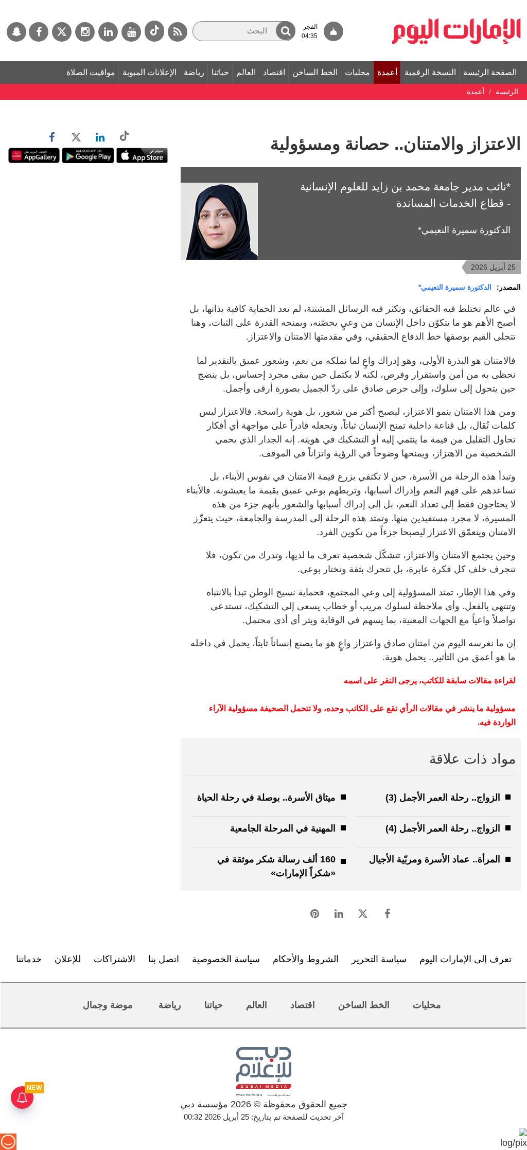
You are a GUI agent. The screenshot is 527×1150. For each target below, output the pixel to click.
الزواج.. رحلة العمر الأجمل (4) (442, 828)
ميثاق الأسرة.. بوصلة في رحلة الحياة (266, 797)
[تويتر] (62, 32)
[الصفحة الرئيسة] (456, 5)
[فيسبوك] (38, 32)
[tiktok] (154, 31)
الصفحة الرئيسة (490, 72)
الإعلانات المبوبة (149, 72)
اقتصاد (274, 72)
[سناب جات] (16, 32)
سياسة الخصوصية (226, 959)
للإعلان (68, 959)
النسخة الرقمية (430, 72)
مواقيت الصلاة (90, 72)
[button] (285, 30)
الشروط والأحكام (306, 959)
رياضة (194, 72)
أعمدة (387, 72)
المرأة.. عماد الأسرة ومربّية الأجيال (434, 859)
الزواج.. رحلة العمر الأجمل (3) (442, 797)
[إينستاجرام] (85, 32)
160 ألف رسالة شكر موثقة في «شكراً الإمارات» (276, 866)
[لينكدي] (108, 32)
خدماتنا (29, 959)
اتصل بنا (163, 959)
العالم (246, 72)
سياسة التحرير (379, 959)
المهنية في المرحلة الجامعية (283, 828)
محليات (357, 72)
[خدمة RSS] (177, 32)
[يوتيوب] (131, 32)
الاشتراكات (114, 959)
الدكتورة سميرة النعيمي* (454, 287)
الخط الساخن (315, 72)
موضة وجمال (108, 1005)
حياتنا (220, 72)
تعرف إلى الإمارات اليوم (465, 959)
